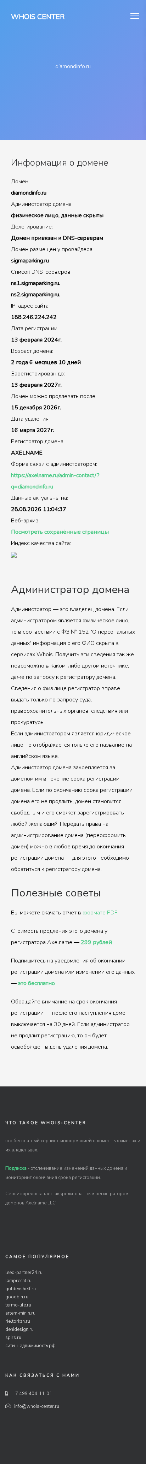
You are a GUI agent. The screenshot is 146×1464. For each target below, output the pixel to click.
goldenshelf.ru (20, 1289)
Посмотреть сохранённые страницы (60, 532)
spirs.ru (13, 1337)
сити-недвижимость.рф (30, 1346)
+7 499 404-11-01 (32, 1394)
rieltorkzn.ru (17, 1321)
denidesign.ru (19, 1329)
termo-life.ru (18, 1305)
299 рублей (96, 942)
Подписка (16, 1168)
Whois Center (37, 17)
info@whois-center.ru (36, 1406)
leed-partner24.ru (24, 1272)
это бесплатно (36, 983)
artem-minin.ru (20, 1313)
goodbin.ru (16, 1297)
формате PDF (100, 913)
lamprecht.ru (18, 1281)
